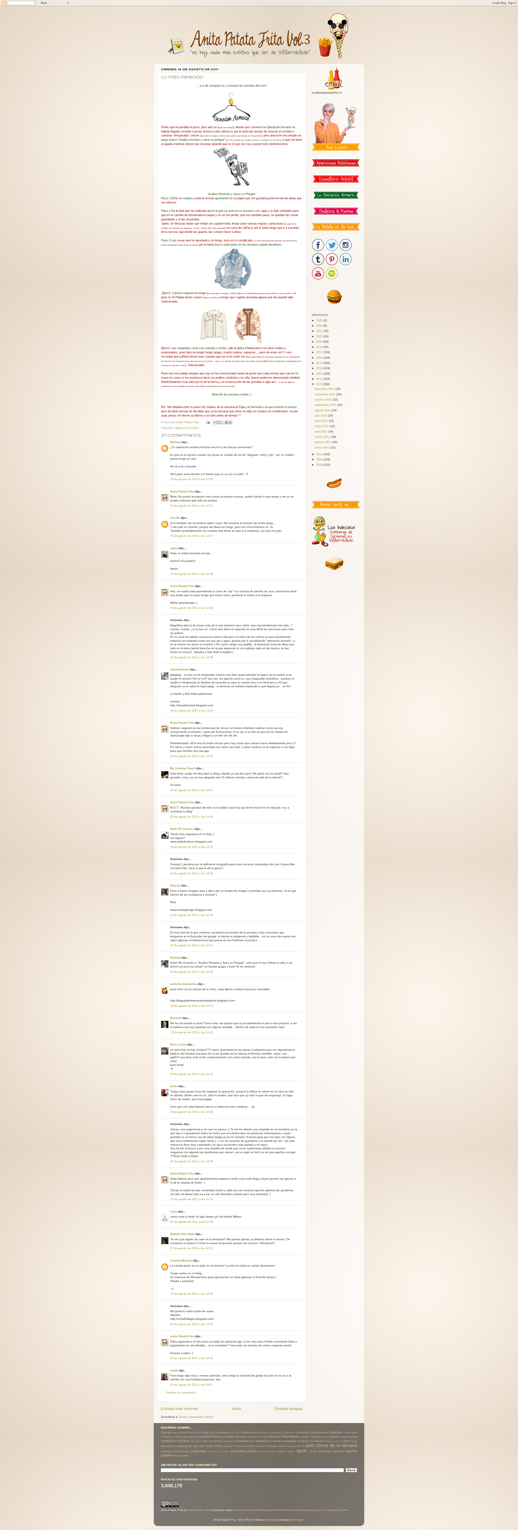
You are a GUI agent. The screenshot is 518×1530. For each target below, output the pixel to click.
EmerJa (175, 885)
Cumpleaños (222, 1432)
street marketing (320, 1451)
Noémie (175, 957)
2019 (319, 341)
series (282, 1451)
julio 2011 (321, 415)
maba (174, 548)
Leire (173, 1211)
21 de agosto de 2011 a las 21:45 (191, 1221)
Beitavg (175, 442)
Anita (173, 1086)
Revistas (240, 1436)
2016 (319, 357)
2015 (319, 362)
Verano (274, 1436)
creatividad (242, 1441)
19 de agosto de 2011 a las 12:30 (191, 479)
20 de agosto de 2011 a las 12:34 (191, 1161)
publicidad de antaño (218, 1451)
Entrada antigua (289, 1408)
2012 (319, 378)
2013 (319, 373)
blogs (334, 1436)
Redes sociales (223, 1436)
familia (301, 1441)
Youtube (315, 1436)
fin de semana (315, 1441)
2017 (319, 352)
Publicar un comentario (181, 1392)
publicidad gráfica (243, 1451)
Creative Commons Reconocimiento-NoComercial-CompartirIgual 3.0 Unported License (292, 1510)
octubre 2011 (323, 399)
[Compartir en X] (223, 422)
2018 (319, 346)
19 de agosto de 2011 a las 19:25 (191, 1032)
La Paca (177, 1436)
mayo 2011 (322, 426)
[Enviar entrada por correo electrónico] (208, 422)
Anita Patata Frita (182, 491)
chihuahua (196, 1441)
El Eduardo (288, 1432)
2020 (319, 336)
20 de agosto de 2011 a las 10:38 (191, 1111)
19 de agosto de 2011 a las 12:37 (191, 505)
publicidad (198, 1451)
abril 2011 (321, 431)
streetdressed (179, 669)
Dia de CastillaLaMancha (245, 1432)
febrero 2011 (323, 442)
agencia (326, 1436)
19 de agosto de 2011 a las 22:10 (191, 1074)
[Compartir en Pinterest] (230, 422)
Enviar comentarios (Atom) (196, 1416)
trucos (178, 1455)
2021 (319, 330)
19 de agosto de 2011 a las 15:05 (191, 915)
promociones (181, 1451)
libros (346, 1441)
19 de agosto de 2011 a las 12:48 (191, 573)
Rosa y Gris (178, 1044)
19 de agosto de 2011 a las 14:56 (191, 873)
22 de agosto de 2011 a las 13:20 (191, 1358)
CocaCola (207, 1432)
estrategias (289, 1441)
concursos (228, 1441)
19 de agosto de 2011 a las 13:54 (191, 816)
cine (205, 1441)
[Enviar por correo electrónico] (215, 422)
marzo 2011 (323, 436)
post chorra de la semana (331, 1445)
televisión (338, 1451)
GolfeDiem (336, 1432)
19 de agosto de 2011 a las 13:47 (191, 790)
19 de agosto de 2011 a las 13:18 (191, 756)
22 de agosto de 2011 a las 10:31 (191, 1248)
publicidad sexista (267, 1451)
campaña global (348, 1436)
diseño (277, 1441)
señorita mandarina (183, 984)
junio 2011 (322, 420)
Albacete (166, 1432)
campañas (168, 1441)
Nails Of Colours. (182, 828)
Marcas (193, 1436)
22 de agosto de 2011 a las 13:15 (191, 1324)
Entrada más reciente (179, 1408)
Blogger (299, 1519)
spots (301, 1450)
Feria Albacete (318, 1432)
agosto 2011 (323, 410)
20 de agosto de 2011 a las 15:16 (191, 1199)
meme (209, 1446)
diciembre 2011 (325, 388)
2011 (319, 384)
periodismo (299, 1446)
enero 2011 (322, 447)
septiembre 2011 (326, 404)
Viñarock (305, 1436)
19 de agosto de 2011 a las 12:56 (191, 607)
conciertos (215, 1441)
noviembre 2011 (325, 394)
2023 (319, 320)
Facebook (302, 1432)
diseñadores (264, 1441)
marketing (167, 1446)
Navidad (205, 1436)
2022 (319, 325)
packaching (285, 1446)
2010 (319, 454)
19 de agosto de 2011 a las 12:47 (191, 535)
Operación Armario (187, 427)
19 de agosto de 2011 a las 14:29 (191, 846)
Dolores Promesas (271, 1432)
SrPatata (252, 1436)
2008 (319, 464)
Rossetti (176, 1018)
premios (166, 1451)
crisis (252, 1441)
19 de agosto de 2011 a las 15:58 (191, 971)
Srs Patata (263, 1436)
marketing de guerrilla (189, 1446)
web (185, 1455)
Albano (176, 1432)
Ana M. (175, 517)
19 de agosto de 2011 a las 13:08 (191, 657)
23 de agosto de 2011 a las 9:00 (190, 1384)
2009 (319, 459)
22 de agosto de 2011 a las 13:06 (191, 1293)
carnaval (183, 1441)
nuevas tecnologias (267, 1446)
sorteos (291, 1451)
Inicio (236, 1408)
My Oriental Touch (182, 768)
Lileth (174, 1370)
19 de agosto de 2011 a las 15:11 (191, 945)
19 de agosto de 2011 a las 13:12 (191, 710)
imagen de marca (334, 1441)
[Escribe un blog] (219, 422)
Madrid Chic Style (182, 1234)
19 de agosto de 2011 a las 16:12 (191, 1005)
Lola (185, 1436)
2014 (319, 368)
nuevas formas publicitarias (239, 1446)
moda (218, 1446)
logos (354, 1441)
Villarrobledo (290, 1436)
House (347, 1432)
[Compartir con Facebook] (227, 422)
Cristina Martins (181, 1260)
